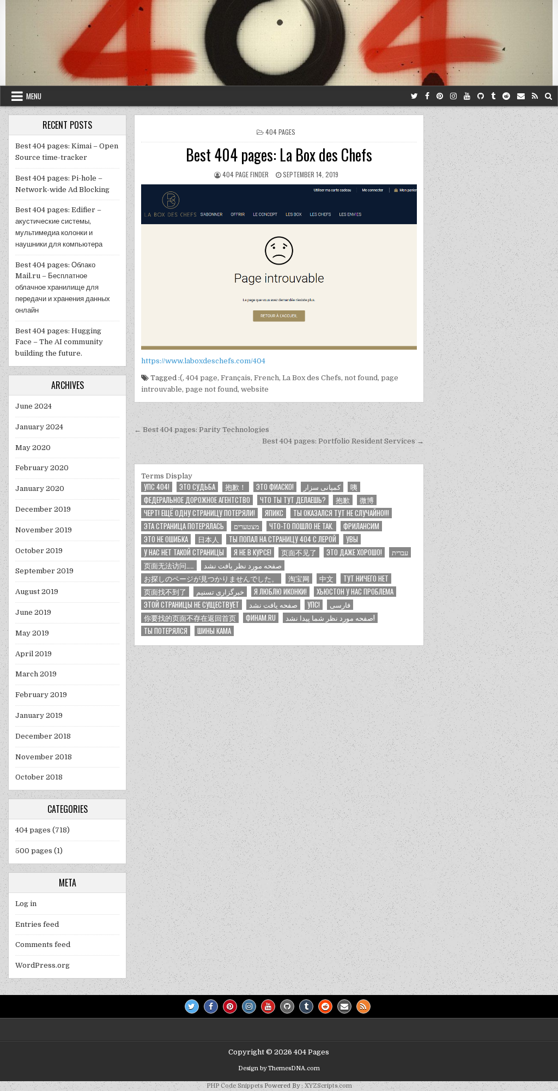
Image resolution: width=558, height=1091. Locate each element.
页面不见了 (299, 552)
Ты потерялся (165, 631)
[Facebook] (427, 96)
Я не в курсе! (252, 552)
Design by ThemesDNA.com (279, 1068)
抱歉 (343, 500)
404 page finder (245, 174)
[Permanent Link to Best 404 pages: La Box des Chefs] (279, 267)
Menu (33, 96)
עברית (400, 552)
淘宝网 (299, 578)
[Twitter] (414, 96)
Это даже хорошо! (354, 552)
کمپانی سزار (322, 487)
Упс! (313, 605)
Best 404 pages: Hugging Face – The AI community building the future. (59, 342)
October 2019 (39, 551)
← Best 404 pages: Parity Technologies (201, 429)
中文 (326, 578)
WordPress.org (42, 965)
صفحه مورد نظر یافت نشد (243, 565)
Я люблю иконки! (280, 591)
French (266, 378)
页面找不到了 (165, 591)
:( (180, 378)
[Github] (480, 96)
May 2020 (33, 447)
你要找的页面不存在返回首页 (190, 618)
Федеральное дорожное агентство (197, 500)
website (255, 389)
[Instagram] (453, 96)
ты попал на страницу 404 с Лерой (282, 539)
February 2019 (41, 695)
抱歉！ (235, 487)
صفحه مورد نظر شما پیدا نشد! (330, 618)
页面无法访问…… (169, 565)
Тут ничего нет (366, 578)
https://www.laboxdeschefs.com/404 (203, 361)
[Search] (548, 96)
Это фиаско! (275, 487)
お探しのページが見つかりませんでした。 (211, 578)
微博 (367, 500)
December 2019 (43, 509)
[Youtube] (467, 96)
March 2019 (36, 674)
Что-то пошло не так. (301, 526)
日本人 (208, 539)
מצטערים (246, 526)
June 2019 (33, 612)
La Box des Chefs (311, 378)
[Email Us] (521, 96)
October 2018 (39, 777)
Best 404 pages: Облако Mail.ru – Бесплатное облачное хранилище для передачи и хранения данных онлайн (62, 287)
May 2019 (32, 633)
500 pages (33, 851)
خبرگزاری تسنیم (220, 591)
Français (236, 378)
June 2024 (33, 406)
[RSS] (535, 96)
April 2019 (33, 654)
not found (361, 378)
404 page (201, 378)
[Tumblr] (493, 96)
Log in (26, 904)
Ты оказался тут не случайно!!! (341, 513)
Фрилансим (361, 526)
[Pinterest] (439, 96)
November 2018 (43, 757)
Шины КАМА (214, 631)
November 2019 (43, 530)
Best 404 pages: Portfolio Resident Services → (343, 441)
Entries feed (37, 924)
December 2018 (43, 736)
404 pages (280, 131)
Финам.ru (261, 618)
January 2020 (39, 488)
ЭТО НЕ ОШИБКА (166, 539)
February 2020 (42, 468)
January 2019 (39, 715)
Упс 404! (156, 487)
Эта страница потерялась (184, 526)
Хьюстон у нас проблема (355, 591)
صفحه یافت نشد (273, 605)
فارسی (340, 605)
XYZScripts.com (328, 1085)
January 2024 (39, 427)
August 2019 (36, 592)
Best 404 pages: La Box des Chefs (279, 154)
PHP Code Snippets (235, 1085)
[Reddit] (506, 96)
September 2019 (44, 571)
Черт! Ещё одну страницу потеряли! (199, 513)
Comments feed (42, 944)
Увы (352, 539)
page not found (211, 389)
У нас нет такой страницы (184, 552)
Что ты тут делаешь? (293, 500)
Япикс (274, 513)
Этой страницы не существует (191, 605)
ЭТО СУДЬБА (197, 487)
